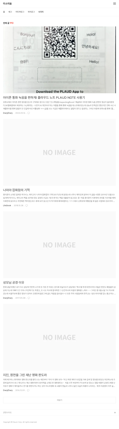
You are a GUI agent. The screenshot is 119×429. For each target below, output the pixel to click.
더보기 (59, 400)
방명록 (41, 12)
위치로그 (31, 12)
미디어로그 (20, 12)
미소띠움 (7, 3)
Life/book (7, 205)
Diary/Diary (8, 113)
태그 (10, 12)
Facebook (8, 418)
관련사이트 (7, 412)
